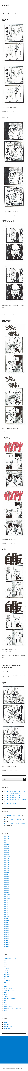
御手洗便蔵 (15, 675)
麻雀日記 (6, 1010)
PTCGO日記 (7, 978)
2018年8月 (6, 947)
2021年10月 (7, 875)
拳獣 (5, 1000)
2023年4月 (6, 851)
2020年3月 (6, 913)
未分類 (5, 1004)
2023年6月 (6, 847)
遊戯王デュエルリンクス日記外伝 (12, 1008)
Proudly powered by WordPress (14, 1068)
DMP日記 (6, 968)
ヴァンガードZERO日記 (10, 998)
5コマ (5, 966)
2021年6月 (6, 883)
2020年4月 (6, 911)
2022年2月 (6, 869)
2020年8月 (6, 903)
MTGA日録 (7, 976)
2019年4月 (6, 935)
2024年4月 (6, 843)
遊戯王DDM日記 (8, 1006)
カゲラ (5, 986)
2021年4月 (6, 887)
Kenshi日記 (7, 972)
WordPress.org (8, 1028)
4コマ (5, 964)
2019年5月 (6, 933)
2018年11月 (6, 941)
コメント (17, 111)
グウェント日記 (8, 988)
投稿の (6, 1024)
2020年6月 (6, 907)
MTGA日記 (7, 974)
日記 (5, 1002)
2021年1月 (6, 893)
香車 (4, 682)
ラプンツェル (8, 220)
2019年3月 (6, 937)
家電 (14, 215)
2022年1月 (6, 871)
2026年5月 (6, 839)
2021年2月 (6, 891)
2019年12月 (7, 919)
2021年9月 (6, 877)
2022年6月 (6, 863)
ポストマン (6, 992)
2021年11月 (6, 873)
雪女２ (5, 19)
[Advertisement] (14, 1050)
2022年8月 (6, 859)
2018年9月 (6, 945)
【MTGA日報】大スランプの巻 (12, 795)
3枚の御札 (6, 320)
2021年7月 (6, 881)
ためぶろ (5, 5)
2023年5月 (6, 849)
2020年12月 (7, 895)
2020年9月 (6, 901)
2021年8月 (6, 879)
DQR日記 (6, 970)
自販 (4, 549)
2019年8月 (6, 927)
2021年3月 (6, 889)
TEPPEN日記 (7, 980)
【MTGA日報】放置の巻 (10, 803)
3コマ (5, 962)
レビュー (6, 996)
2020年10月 (7, 899)
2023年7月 (6, 845)
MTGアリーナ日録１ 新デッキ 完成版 (14, 823)
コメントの (8, 1026)
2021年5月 (6, 885)
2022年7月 (6, 861)
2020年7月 (6, 905)
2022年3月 (6, 867)
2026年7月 (6, 837)
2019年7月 (6, 929)
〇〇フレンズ (7, 984)
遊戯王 (14, 432)
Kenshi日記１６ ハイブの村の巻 (13, 815)
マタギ (5, 994)
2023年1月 (6, 855)
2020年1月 (6, 917)
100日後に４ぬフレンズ (10, 958)
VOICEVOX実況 (8, 982)
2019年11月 (6, 921)
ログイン (6, 1022)
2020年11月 (7, 897)
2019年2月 (6, 939)
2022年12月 (7, 857)
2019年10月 (7, 923)
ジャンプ (15, 543)
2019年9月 (6, 925)
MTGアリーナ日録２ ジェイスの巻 (13, 819)
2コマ (11, 111)
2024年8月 (6, 841)
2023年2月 (6, 853)
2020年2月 (6, 915)
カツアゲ (6, 437)
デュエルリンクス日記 (9, 990)
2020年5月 (6, 909)
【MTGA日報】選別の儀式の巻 (12, 797)
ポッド (5, 117)
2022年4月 (6, 865)
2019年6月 (6, 931)
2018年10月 (7, 943)
